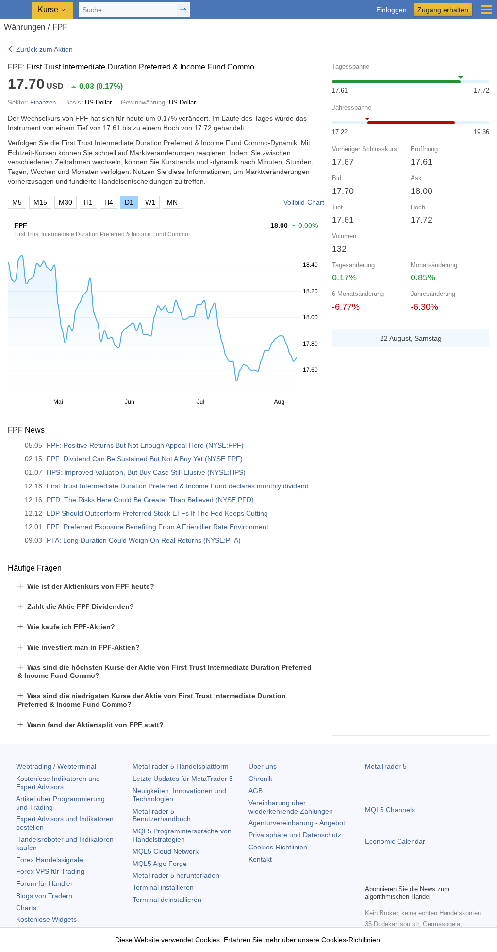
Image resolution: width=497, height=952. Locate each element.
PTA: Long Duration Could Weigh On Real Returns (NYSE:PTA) (144, 540)
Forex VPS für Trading (50, 871)
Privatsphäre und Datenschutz (294, 835)
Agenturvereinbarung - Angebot (296, 823)
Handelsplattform (181, 766)
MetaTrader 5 (386, 766)
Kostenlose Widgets (46, 919)
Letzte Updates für (183, 778)
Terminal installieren (163, 887)
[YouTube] (417, 876)
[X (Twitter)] (402, 876)
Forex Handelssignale (49, 860)
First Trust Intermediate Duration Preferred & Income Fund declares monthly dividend (178, 486)
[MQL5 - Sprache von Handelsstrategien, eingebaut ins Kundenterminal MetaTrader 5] (17, 10)
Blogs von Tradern (44, 896)
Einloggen (391, 10)
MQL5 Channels (390, 810)
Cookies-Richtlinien (277, 847)
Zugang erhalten (442, 10)
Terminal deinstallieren (167, 899)
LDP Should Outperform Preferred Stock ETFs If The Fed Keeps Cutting (157, 513)
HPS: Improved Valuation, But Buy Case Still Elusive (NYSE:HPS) (146, 472)
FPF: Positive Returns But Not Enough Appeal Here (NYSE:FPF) (145, 445)
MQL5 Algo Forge (160, 863)
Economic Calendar (395, 841)
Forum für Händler (44, 883)
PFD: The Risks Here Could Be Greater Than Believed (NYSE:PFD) (150, 499)
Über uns (262, 766)
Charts (26, 908)
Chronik (260, 778)
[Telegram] (386, 876)
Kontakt (260, 859)
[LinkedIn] (433, 876)
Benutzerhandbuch (162, 815)
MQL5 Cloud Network (166, 851)
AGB (255, 791)
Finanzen (43, 102)
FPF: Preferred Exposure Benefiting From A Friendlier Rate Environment (157, 527)
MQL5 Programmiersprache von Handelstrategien (182, 835)
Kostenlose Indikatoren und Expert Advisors (58, 783)
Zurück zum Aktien (44, 49)
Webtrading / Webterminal (56, 766)
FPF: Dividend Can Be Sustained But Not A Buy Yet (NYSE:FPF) (145, 459)
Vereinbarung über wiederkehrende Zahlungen (290, 807)
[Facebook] (371, 876)
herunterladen (176, 875)
